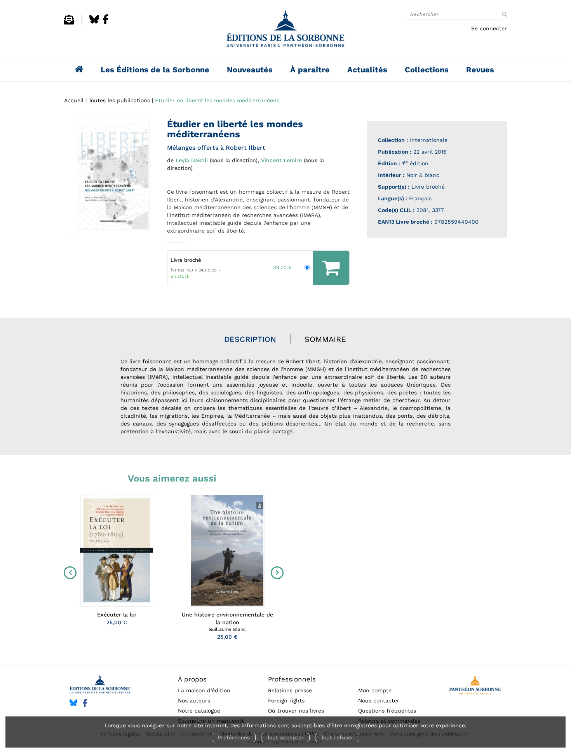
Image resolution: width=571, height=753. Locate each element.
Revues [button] (480, 69)
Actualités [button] (367, 69)
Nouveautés (250, 69)
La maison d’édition (204, 690)
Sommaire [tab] (325, 339)
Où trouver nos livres (296, 710)
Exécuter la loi (116, 614)
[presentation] (68, 572)
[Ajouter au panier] (331, 268)
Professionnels (292, 679)
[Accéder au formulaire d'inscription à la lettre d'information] (69, 22)
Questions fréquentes (387, 710)
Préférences (234, 737)
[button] (113, 174)
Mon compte (375, 690)
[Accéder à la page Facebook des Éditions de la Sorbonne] (105, 22)
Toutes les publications (119, 100)
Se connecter (489, 28)
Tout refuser (337, 737)
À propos (192, 679)
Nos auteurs (194, 700)
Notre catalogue (199, 710)
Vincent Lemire (281, 160)
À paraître (310, 69)
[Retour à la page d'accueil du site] (285, 31)
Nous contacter (378, 700)
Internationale (428, 140)
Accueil (74, 100)
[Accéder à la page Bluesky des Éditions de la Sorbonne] (94, 22)
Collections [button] (427, 69)
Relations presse (290, 690)
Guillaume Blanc (227, 629)
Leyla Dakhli (192, 160)
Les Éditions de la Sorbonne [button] (155, 69)
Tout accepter (285, 737)
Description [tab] (250, 339)
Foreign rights (286, 700)
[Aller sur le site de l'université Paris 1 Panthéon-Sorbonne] (475, 685)
